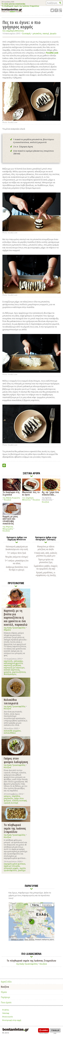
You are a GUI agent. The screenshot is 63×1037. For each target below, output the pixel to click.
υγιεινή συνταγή (11, 803)
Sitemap (5, 1013)
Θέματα (7, 630)
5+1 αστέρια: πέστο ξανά (16, 552)
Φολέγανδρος (10, 674)
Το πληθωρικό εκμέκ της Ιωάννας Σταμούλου (20, 6)
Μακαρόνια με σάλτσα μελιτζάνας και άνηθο (45, 548)
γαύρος (7, 796)
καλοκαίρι (18, 661)
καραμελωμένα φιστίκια (14, 864)
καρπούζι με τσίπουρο (14, 667)
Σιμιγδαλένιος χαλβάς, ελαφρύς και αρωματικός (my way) (45, 567)
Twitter (52, 10)
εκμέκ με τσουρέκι (12, 866)
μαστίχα (21, 870)
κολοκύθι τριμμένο (12, 730)
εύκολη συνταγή (19, 800)
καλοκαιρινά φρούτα (13, 663)
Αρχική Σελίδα (6, 981)
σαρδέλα (16, 796)
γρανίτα (7, 672)
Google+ (60, 10)
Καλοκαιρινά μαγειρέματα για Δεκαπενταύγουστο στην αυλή (17, 548)
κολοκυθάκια (10, 733)
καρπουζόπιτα (19, 672)
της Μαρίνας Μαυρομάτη (8, 527)
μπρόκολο (8, 798)
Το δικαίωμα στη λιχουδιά (11, 493)
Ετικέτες (5, 1010)
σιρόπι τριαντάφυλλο (15, 869)
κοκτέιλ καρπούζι (12, 669)
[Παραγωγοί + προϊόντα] (31, 940)
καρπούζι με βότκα (12, 665)
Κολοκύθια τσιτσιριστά (11, 701)
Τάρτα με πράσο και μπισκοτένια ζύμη (45, 561)
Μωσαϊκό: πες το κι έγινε (31, 493)
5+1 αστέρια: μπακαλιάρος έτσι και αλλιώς (16, 562)
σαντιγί (46, 33)
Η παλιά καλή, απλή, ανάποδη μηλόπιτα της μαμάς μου (45, 554)
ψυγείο (53, 33)
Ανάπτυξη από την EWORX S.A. (43, 1031)
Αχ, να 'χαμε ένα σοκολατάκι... (50, 493)
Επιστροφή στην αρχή (11, 1020)
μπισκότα (37, 33)
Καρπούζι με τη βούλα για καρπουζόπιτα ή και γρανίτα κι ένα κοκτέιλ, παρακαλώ (15, 617)
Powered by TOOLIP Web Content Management (55, 1031)
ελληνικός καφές (11, 868)
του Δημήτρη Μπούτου (13, 31)
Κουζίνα (7, 500)
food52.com (52, 52)
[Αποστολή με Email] (4, 465)
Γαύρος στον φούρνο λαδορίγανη (16, 760)
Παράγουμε (5, 997)
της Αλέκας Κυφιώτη (11, 498)
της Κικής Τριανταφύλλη (14, 627)
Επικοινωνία (7, 1016)
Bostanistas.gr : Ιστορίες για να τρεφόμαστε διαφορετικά (12, 10)
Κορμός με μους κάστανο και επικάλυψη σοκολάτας (10, 520)
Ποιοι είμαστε (6, 1002)
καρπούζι (8, 661)
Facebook (56, 10)
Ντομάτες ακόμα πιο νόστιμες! (16, 556)
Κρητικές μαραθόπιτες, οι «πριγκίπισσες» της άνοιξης (45, 574)
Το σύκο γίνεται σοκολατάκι (13, 4)
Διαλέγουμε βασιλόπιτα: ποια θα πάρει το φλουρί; (17, 568)
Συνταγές (26, 33)
